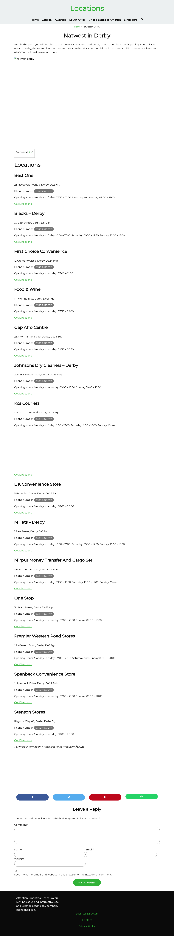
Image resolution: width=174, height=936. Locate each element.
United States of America (104, 19)
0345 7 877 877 (44, 191)
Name (18, 849)
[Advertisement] (87, 450)
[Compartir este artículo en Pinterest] (105, 797)
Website (19, 859)
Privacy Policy (87, 926)
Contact (87, 920)
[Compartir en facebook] (32, 797)
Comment (21, 824)
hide (30, 152)
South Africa (77, 19)
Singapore (130, 19)
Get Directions (23, 203)
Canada (47, 19)
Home (35, 19)
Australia (60, 19)
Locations (87, 8)
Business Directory (87, 913)
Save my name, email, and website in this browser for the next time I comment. (63, 874)
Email (90, 849)
